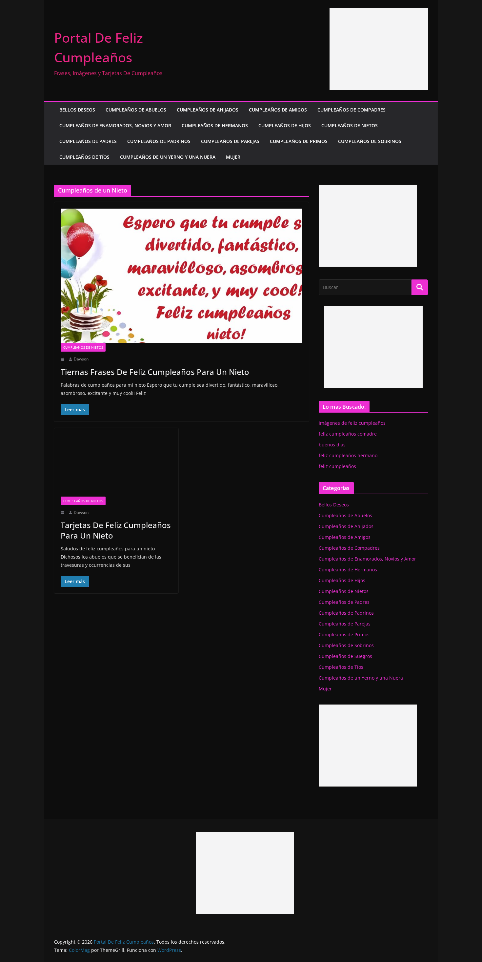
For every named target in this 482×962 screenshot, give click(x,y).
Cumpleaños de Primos (299, 141)
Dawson (81, 359)
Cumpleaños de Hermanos (215, 125)
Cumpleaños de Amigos (278, 110)
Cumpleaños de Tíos (84, 157)
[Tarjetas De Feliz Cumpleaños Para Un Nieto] (116, 465)
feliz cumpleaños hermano (348, 455)
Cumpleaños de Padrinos (159, 141)
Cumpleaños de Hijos (284, 125)
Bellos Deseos (77, 110)
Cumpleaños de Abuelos (136, 110)
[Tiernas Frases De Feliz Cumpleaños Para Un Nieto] (181, 276)
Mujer (233, 157)
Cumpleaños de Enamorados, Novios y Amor (115, 125)
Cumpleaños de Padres (88, 141)
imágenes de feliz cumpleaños (352, 423)
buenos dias (332, 444)
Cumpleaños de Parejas (230, 141)
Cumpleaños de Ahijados (207, 110)
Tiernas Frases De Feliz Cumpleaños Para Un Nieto (155, 371)
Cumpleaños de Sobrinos (369, 141)
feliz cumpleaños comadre (348, 434)
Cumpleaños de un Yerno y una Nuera (167, 157)
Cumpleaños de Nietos (349, 125)
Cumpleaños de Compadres (351, 110)
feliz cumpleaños (337, 466)
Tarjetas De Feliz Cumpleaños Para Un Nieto (116, 530)
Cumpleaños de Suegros (345, 656)
